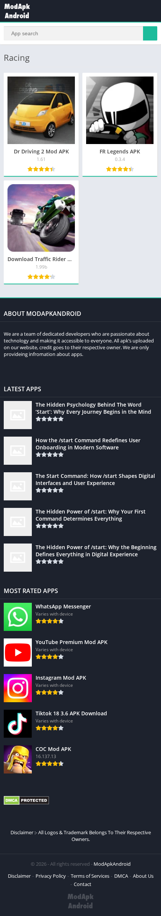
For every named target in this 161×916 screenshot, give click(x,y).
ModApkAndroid (112, 863)
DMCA (121, 875)
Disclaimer (19, 875)
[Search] (150, 33)
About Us (143, 875)
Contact (82, 884)
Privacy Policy (51, 875)
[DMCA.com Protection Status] (26, 803)
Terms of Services (90, 875)
